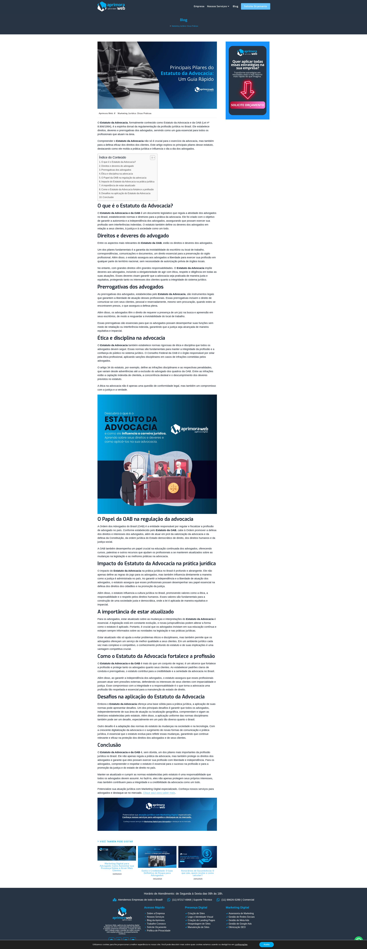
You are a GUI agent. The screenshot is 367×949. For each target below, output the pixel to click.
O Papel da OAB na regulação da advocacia (123, 177)
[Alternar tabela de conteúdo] (151, 157)
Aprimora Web (106, 113)
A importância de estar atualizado (118, 185)
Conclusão (108, 197)
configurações (241, 944)
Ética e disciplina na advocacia (117, 173)
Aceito (267, 944)
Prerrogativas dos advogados (116, 169)
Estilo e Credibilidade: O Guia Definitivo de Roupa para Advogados (157, 872)
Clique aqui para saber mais (159, 792)
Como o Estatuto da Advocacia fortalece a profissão (127, 189)
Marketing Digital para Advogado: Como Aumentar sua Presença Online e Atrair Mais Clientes (117, 866)
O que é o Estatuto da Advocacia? (118, 162)
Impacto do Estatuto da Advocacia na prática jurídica (127, 181)
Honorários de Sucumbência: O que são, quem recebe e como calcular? (197, 872)
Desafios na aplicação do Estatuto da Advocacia (125, 193)
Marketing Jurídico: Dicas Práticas (185, 26)
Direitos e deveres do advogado (117, 166)
